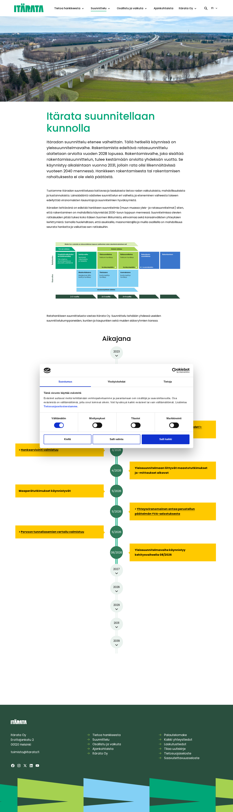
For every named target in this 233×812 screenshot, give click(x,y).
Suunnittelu (98, 8)
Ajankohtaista (163, 8)
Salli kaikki (165, 439)
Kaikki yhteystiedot (178, 739)
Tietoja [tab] (168, 381)
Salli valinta (116, 439)
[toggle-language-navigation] (216, 8)
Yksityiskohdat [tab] (116, 381)
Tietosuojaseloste (177, 753)
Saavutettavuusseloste (181, 758)
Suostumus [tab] (65, 381)
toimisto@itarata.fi (25, 752)
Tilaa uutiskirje (175, 749)
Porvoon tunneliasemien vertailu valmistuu (52, 532)
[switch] (97, 425)
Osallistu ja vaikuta (130, 8)
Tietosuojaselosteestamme (60, 406)
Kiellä (67, 439)
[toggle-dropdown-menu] (82, 8)
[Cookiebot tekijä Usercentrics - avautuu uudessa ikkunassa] (175, 370)
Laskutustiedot (175, 744)
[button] (82, 8)
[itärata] (28, 8)
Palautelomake (175, 735)
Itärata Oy (186, 8)
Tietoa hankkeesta (67, 8)
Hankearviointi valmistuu (39, 450)
